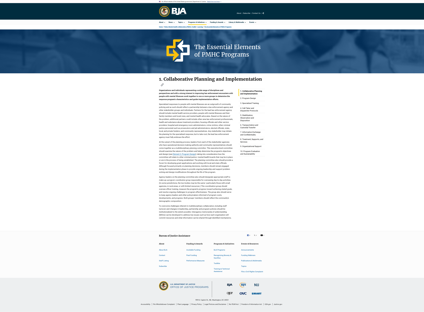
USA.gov (268, 304)
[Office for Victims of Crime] (243, 295)
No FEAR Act (234, 304)
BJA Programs (219, 250)
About (239, 13)
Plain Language (183, 304)
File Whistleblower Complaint (164, 304)
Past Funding (191, 255)
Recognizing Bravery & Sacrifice (222, 256)
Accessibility (145, 304)
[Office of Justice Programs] (164, 11)
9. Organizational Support (250, 146)
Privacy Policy (196, 304)
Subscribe (246, 13)
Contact (162, 255)
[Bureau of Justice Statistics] (243, 288)
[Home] (179, 11)
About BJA (163, 250)
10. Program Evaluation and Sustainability (250, 152)
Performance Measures (195, 261)
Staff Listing (164, 261)
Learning (200, 27)
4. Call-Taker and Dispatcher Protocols (249, 109)
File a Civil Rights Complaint (252, 272)
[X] (256, 236)
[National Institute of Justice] (256, 286)
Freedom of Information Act (251, 304)
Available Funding (193, 250)
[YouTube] (262, 236)
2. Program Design (248, 98)
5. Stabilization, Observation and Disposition (247, 118)
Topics (243, 266)
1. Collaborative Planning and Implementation (251, 92)
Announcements (247, 250)
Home (161, 27)
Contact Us (256, 13)
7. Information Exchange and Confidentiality (250, 133)
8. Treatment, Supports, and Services (251, 140)
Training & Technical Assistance (222, 270)
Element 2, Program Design (184, 154)
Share (265, 15)
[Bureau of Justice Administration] (229, 286)
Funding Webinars (248, 255)
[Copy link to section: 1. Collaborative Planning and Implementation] (161, 84)
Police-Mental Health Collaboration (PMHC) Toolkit (180, 27)
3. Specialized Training (249, 103)
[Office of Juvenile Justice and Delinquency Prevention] (230, 295)
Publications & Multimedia (251, 261)
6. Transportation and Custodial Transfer (249, 126)
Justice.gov (278, 304)
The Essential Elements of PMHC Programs (218, 27)
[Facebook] (249, 236)
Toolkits (217, 263)
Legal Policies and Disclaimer (215, 304)
